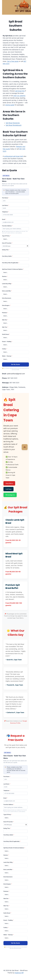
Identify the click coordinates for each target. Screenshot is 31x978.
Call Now (8, 489)
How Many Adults (7, 256)
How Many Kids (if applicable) (10, 262)
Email (4, 219)
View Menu (9, 483)
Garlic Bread (6, 334)
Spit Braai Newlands (13, 123)
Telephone (5, 211)
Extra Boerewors (6, 298)
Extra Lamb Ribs (7, 291)
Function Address (7, 225)
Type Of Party (6, 236)
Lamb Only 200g (7, 283)
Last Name (5, 205)
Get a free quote (13, 61)
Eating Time (6, 249)
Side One (5, 319)
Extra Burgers (6, 305)
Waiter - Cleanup (7, 356)
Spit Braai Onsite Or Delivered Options (13, 269)
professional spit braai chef (13, 156)
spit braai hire (20, 91)
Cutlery (4, 348)
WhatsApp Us (10, 495)
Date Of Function (7, 243)
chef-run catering (19, 96)
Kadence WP (19, 973)
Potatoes (5, 312)
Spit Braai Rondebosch (13, 125)
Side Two (5, 327)
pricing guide (9, 105)
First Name (5, 197)
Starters (5, 276)
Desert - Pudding (7, 341)
